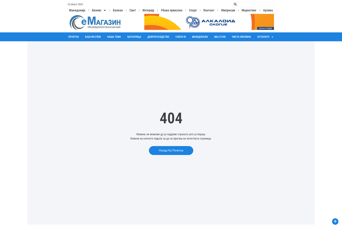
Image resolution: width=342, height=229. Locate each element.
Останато (263, 36)
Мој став (220, 36)
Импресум (228, 10)
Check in (180, 36)
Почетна (73, 36)
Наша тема (114, 36)
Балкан (118, 10)
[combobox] (253, 4)
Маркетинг (249, 10)
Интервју (148, 10)
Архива (268, 10)
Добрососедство (158, 36)
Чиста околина (241, 36)
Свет (132, 10)
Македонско (200, 36)
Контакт (208, 10)
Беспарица (134, 36)
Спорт (193, 10)
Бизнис (96, 10)
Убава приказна (171, 10)
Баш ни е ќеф (93, 36)
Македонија (77, 10)
